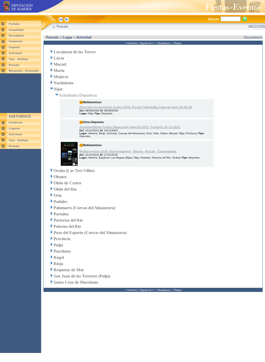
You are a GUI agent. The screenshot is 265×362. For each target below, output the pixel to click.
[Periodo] (20, 66)
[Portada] (20, 25)
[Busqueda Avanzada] (20, 72)
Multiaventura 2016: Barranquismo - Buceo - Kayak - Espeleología (127, 151)
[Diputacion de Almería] (61, 21)
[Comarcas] (20, 43)
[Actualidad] (20, 31)
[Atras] (67, 21)
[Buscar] (245, 18)
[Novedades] (20, 37)
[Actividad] (20, 54)
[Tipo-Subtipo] (20, 60)
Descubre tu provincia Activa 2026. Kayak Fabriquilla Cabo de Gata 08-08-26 (135, 107)
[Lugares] (20, 49)
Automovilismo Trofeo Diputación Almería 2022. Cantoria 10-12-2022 (129, 127)
